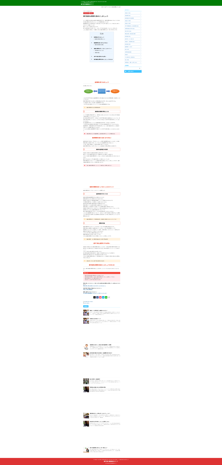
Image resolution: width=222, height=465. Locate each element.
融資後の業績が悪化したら (99, 39)
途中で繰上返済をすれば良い (99, 56)
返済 (85, 303)
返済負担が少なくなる (98, 50)
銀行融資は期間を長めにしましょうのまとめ (103, 59)
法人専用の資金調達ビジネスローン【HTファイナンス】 (95, 293)
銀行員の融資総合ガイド (87, 4)
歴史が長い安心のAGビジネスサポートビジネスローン (94, 285)
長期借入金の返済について (95, 318)
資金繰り (91, 301)
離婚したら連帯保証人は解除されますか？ (98, 310)
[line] (106, 297)
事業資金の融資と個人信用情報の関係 (98, 387)
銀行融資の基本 (87, 301)
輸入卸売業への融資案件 (95, 379)
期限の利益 (96, 52)
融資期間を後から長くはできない (100, 42)
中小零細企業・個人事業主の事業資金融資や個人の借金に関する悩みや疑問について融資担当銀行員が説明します (111, 459)
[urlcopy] (109, 297)
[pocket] (100, 297)
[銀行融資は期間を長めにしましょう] (103, 297)
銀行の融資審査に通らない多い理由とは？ (98, 447)
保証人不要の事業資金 (87, 289)
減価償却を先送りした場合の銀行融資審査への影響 (100, 344)
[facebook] (97, 297)
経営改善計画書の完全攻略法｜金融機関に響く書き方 (101, 353)
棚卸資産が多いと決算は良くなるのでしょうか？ (100, 413)
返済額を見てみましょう (98, 37)
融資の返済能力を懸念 (98, 44)
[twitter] (94, 297)
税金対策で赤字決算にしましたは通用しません (99, 421)
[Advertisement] (101, 71)
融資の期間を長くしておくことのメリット (102, 48)
